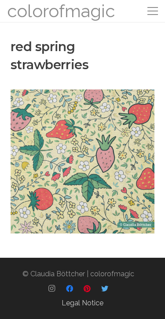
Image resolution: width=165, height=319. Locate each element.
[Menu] (153, 11)
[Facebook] (69, 288)
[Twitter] (105, 288)
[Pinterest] (87, 288)
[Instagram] (52, 288)
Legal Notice (82, 303)
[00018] (82, 161)
